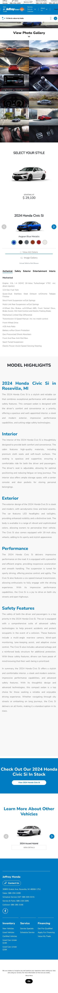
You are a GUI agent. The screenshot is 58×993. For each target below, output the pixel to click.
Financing (44, 923)
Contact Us (13, 883)
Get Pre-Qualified (45, 928)
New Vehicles (8, 928)
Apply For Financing (46, 932)
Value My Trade (44, 936)
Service (25, 923)
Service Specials (27, 928)
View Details (29, 847)
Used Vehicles (8, 932)
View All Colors (30, 252)
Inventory (9, 923)
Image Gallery (30, 257)
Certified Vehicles (10, 936)
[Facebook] (5, 911)
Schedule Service (27, 932)
